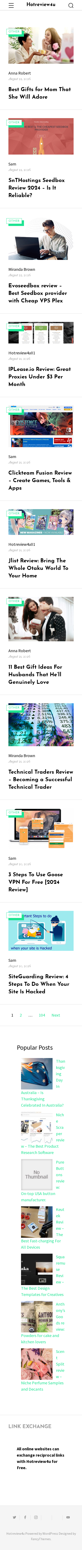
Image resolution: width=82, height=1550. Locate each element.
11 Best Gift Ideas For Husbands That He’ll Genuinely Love (35, 675)
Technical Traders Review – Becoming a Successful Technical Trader (40, 779)
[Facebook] (25, 1517)
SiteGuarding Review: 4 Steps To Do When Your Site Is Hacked (38, 984)
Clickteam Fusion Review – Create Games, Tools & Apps (40, 480)
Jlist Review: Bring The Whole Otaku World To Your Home (38, 568)
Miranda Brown (21, 269)
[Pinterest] (57, 1517)
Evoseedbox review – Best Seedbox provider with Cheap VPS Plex (37, 293)
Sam (12, 163)
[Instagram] (35, 1517)
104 (42, 1015)
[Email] (46, 1517)
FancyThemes (41, 1539)
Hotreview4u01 (21, 352)
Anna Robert (19, 73)
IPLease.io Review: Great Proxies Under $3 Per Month (39, 377)
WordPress (50, 1533)
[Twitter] (14, 1517)
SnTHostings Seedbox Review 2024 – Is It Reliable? (36, 188)
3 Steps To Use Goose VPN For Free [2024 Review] (35, 882)
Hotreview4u (41, 5)
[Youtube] (68, 1517)
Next (56, 1015)
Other (14, 31)
